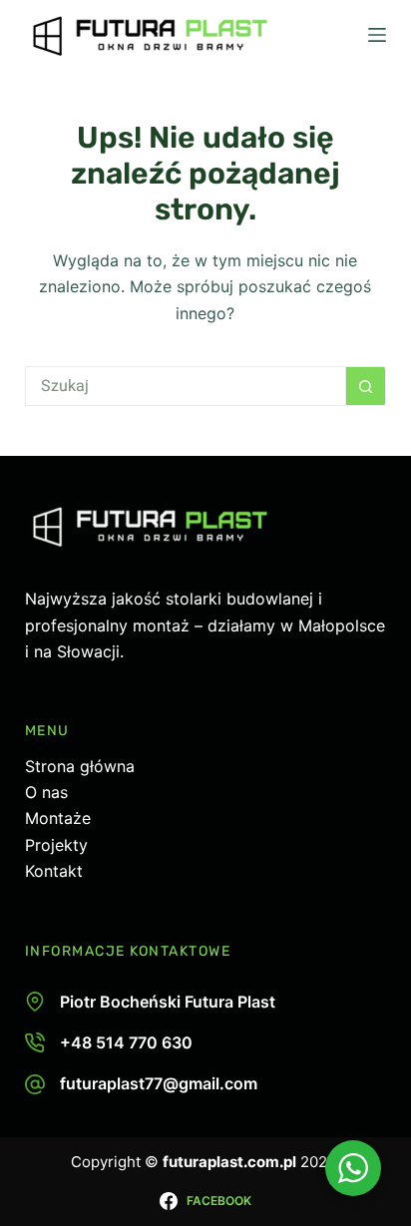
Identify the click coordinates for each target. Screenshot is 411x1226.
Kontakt (54, 871)
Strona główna (80, 766)
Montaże (58, 818)
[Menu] (377, 35)
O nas (46, 792)
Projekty (56, 845)
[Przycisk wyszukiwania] (366, 386)
